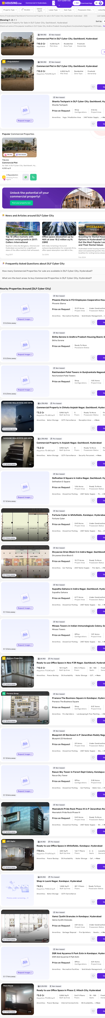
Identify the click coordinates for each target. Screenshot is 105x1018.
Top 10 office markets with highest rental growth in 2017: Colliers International (21, 239)
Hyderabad (10, 16)
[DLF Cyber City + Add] (53, 3)
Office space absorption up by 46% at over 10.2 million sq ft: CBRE (57, 239)
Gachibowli (21, 16)
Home (2, 16)
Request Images (24, 121)
